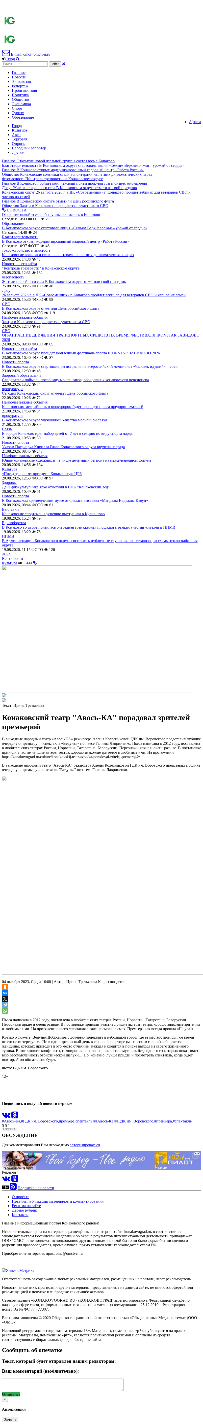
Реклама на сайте (26, 1206)
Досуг (7, 290)
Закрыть (10, 1419)
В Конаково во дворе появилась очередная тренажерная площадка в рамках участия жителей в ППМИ (89, 527)
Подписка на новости (36, 1188)
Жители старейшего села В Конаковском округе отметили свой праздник (64, 281)
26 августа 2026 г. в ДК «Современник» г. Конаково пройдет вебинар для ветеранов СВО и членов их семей (94, 295)
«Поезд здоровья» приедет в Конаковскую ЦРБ (42, 474)
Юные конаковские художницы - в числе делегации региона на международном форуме (76, 460)
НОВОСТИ (16, 210)
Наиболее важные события (25, 317)
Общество (20, 99)
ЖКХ (6, 554)
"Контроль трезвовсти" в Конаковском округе (40, 268)
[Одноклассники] (5, 987)
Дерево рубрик (24, 1210)
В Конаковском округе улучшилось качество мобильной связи (54, 420)
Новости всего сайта (19, 264)
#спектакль (182, 1121)
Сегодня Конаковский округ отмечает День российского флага (55, 393)
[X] (5, 999)
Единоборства (14, 523)
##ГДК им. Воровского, (134, 1121)
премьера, (67, 1121)
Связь (7, 429)
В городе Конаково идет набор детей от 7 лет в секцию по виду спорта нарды (67, 433)
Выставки (10, 509)
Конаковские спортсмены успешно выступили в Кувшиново (53, 514)
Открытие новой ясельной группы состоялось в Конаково (51, 214)
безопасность (13, 277)
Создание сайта (88, 1339)
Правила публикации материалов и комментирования (57, 1201)
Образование (23, 117)
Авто (16, 135)
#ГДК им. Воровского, (40, 1121)
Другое (18, 152)
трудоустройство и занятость (26, 250)
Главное (18, 72)
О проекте (20, 1197)
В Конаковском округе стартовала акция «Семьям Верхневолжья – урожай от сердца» (74, 228)
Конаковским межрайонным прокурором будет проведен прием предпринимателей (72, 407)
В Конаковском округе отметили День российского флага (50, 308)
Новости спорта (15, 362)
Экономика (21, 104)
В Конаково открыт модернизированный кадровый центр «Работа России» (65, 241)
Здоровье (9, 482)
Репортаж (20, 86)
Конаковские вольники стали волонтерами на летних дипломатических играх (68, 255)
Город (17, 126)
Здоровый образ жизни (21, 375)
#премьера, (163, 1121)
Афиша (195, 122)
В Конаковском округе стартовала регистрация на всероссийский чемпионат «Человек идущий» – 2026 (90, 366)
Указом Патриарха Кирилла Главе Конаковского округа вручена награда (63, 447)
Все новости (12, 558)
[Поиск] (18, 59)
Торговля (19, 139)
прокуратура (12, 389)
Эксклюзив (21, 81)
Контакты (20, 1215)
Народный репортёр (29, 148)
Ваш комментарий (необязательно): (40, 1371)
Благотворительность (20, 237)
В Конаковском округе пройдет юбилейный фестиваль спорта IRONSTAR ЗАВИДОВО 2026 (81, 353)
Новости (19, 77)
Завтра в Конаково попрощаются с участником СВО (46, 322)
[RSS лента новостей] (13, 1188)
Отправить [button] (11, 1394)
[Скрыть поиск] (63, 64)
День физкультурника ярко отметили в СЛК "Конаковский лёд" (56, 487)
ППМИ (8, 536)
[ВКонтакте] (5, 993)
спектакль (84, 1121)
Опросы (18, 143)
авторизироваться (85, 1145)
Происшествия (24, 90)
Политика (20, 95)
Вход (10, 59)
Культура (19, 130)
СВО (6, 304)
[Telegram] (5, 1005)
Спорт (17, 108)
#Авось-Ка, (11, 1121)
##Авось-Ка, (103, 1121)
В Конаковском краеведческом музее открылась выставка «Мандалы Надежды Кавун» (75, 500)
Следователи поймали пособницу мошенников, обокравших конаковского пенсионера (75, 380)
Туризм (18, 113)
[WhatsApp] (5, 1011)
